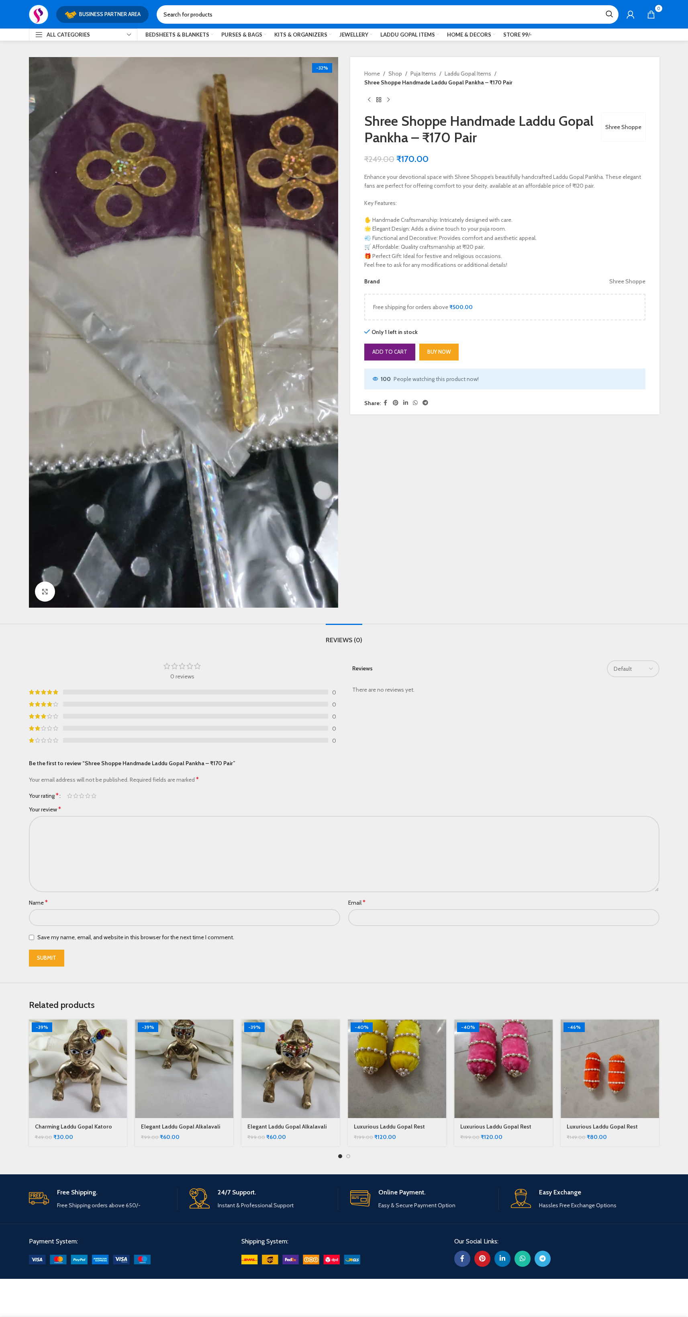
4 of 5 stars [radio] (88, 796)
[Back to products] (379, 100)
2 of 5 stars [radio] (76, 796)
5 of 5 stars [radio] (94, 796)
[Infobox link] (103, 1199)
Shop (395, 73)
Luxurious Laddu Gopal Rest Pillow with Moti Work (389, 1130)
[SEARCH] (609, 14)
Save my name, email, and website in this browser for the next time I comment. (135, 937)
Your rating (44, 796)
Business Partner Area (110, 14)
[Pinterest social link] (395, 402)
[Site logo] (38, 13)
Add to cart (389, 351)
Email (356, 902)
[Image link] (90, 1259)
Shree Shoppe (623, 127)
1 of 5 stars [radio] (70, 796)
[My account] (631, 14)
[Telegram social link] (425, 402)
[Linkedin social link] (405, 402)
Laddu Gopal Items (468, 73)
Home (372, 73)
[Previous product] (369, 100)
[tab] (344, 636)
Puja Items (423, 73)
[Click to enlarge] (45, 592)
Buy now (439, 351)
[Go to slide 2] (348, 1156)
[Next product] (388, 100)
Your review (45, 809)
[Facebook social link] (385, 402)
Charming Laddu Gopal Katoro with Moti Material (73, 1130)
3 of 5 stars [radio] (82, 796)
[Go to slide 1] (340, 1156)
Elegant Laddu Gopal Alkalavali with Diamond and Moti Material (181, 1130)
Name (38, 902)
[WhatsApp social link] (415, 402)
